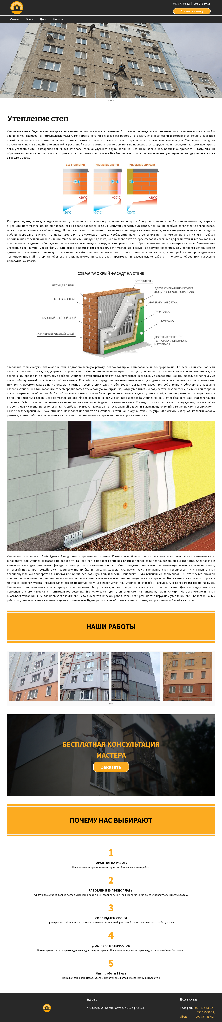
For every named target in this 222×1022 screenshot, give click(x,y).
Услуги (29, 19)
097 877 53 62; (204, 1008)
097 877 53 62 (181, 3)
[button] (108, 101)
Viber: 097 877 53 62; (197, 1016)
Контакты (58, 19)
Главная (14, 19)
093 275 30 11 (202, 3)
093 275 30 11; (206, 1012)
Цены (43, 19)
